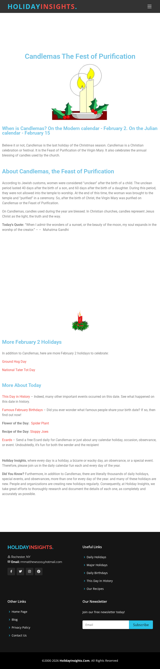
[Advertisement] (80, 29)
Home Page (19, 611)
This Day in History (16, 397)
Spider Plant (40, 423)
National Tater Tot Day (18, 370)
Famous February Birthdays (22, 410)
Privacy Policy (21, 627)
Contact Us (19, 635)
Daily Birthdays (97, 572)
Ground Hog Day (14, 362)
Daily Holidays (96, 557)
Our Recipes (95, 588)
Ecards (7, 440)
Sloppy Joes (39, 432)
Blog (15, 619)
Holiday (42, 6)
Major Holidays (97, 565)
